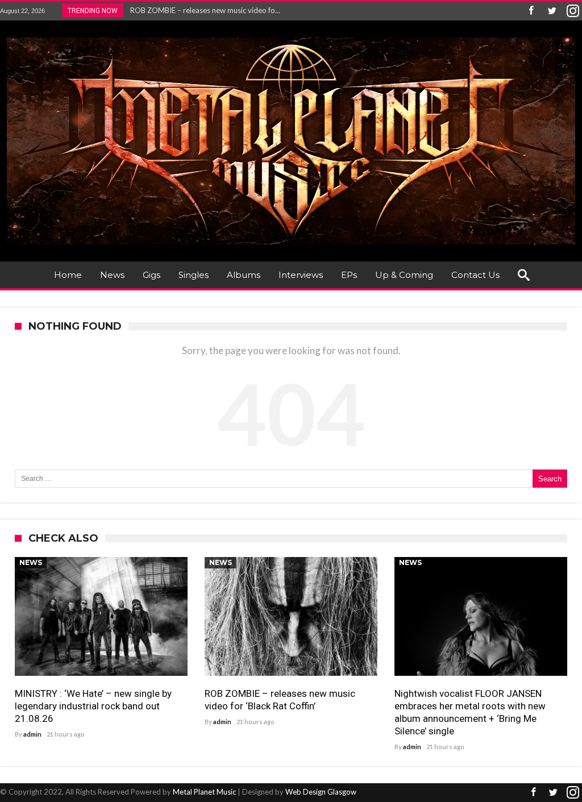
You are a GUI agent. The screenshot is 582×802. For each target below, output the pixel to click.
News (30, 562)
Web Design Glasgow (320, 791)
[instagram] (573, 11)
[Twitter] (552, 11)
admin (32, 734)
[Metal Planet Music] (291, 37)
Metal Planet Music (204, 791)
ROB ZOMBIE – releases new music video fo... (202, 10)
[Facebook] (531, 11)
